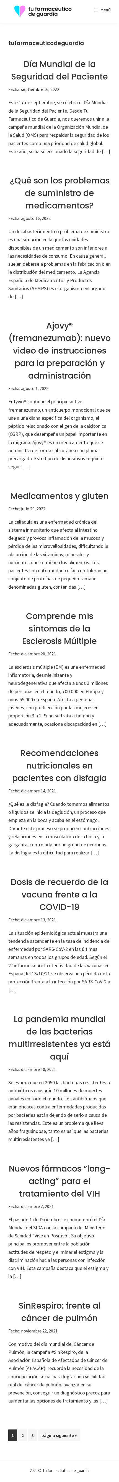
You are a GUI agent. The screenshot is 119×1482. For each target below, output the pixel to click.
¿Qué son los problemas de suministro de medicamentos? (60, 193)
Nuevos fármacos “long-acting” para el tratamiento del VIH (59, 1181)
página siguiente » (59, 1436)
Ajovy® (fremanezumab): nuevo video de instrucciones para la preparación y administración (59, 351)
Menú (105, 10)
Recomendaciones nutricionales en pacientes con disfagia (59, 765)
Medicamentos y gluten (59, 496)
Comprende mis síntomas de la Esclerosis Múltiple (59, 628)
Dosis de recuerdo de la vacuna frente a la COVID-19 (59, 894)
